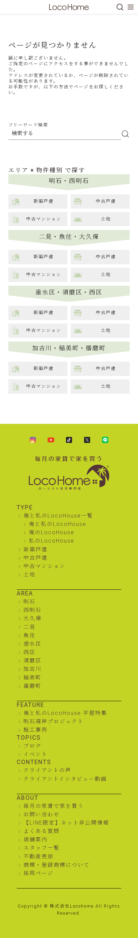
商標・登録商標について (56, 865)
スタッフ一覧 (41, 848)
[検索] (120, 7)
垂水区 (32, 644)
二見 (29, 627)
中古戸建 (35, 558)
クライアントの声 (47, 770)
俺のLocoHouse (51, 532)
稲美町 (32, 677)
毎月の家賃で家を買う (53, 806)
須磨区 (32, 660)
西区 (29, 652)
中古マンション (44, 566)
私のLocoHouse (51, 541)
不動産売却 (38, 856)
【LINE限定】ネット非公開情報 (66, 823)
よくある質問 (41, 831)
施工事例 (35, 730)
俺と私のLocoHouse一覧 (58, 515)
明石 (29, 601)
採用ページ (38, 873)
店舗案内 (35, 839)
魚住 (29, 635)
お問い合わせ (41, 814)
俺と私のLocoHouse (57, 524)
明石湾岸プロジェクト (53, 721)
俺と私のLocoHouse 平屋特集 (65, 713)
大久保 (32, 618)
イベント (35, 754)
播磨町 (32, 686)
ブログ (32, 746)
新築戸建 (35, 549)
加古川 (32, 669)
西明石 (32, 610)
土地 (29, 574)
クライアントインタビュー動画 (65, 779)
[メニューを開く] (130, 7)
